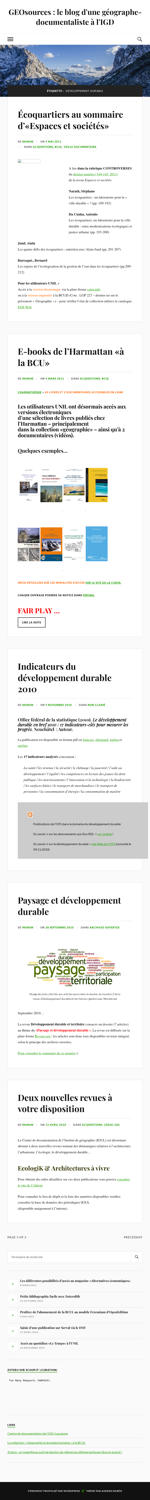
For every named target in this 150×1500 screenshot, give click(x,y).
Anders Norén (112, 1490)
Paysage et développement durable (69, 905)
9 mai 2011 (54, 141)
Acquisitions (43, 146)
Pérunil (89, 595)
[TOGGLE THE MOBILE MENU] (10, 39)
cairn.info (93, 289)
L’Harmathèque (30, 392)
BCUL (58, 146)
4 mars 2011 (55, 378)
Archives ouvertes (105, 927)
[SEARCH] (137, 1257)
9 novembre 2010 (59, 704)
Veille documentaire (80, 146)
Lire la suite (31, 622)
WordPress (71, 1490)
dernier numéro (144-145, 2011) (95, 174)
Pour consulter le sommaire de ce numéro (47, 1053)
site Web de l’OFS (103, 844)
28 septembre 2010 (60, 927)
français (88, 739)
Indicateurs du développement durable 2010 (65, 677)
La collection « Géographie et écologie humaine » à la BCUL (46, 1442)
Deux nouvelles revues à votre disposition (65, 1103)
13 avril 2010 (56, 1124)
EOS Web (25, 307)
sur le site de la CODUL (103, 582)
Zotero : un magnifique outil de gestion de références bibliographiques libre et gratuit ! (64, 1452)
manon (27, 141)
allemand (101, 739)
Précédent (133, 1237)
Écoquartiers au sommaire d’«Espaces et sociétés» (70, 119)
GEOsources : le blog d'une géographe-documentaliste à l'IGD (75, 17)
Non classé (96, 704)
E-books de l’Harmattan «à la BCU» (71, 356)
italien (114, 739)
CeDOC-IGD (112, 1124)
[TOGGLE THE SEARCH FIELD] (140, 39)
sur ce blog (104, 834)
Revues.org (43, 1036)
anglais (23, 745)
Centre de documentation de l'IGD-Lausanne (37, 1433)
